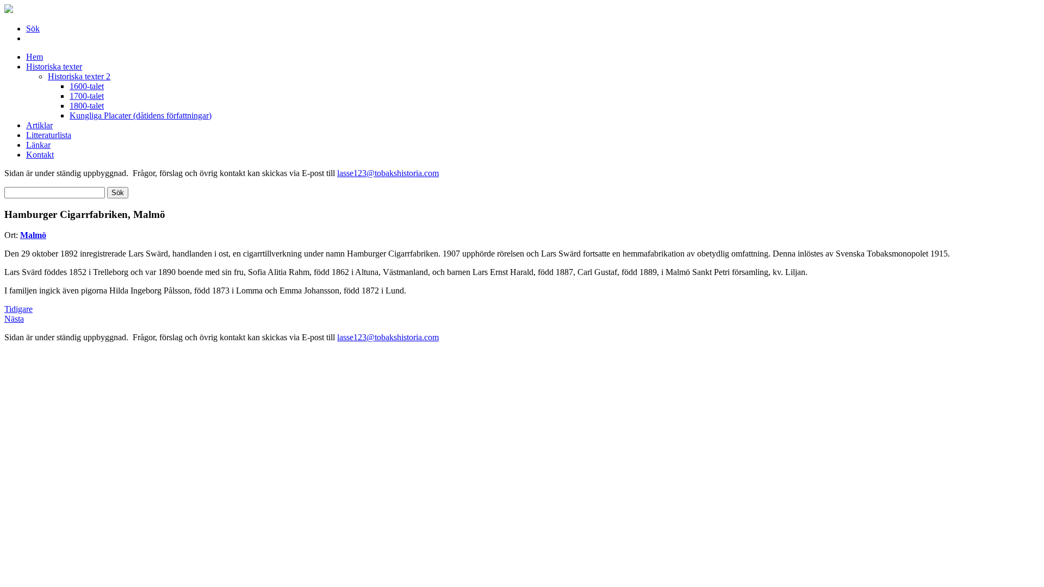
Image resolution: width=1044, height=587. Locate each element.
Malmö (33, 235)
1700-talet (87, 96)
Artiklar (39, 125)
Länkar (38, 144)
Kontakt (40, 154)
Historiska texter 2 (79, 76)
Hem (34, 56)
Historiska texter (54, 66)
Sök (33, 28)
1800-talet (87, 105)
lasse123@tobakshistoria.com (388, 173)
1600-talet (87, 86)
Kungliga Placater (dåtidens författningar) (141, 115)
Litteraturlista (48, 135)
